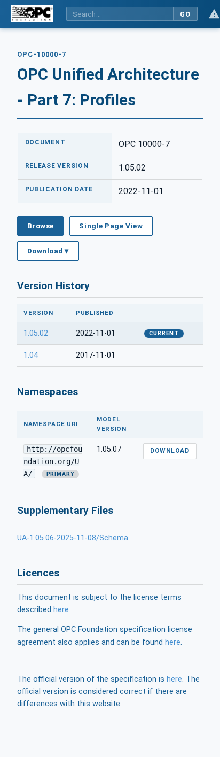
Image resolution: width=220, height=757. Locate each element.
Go (185, 14)
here (61, 609)
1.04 (30, 355)
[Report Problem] (214, 14)
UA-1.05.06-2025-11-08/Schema (72, 538)
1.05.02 (35, 333)
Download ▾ (48, 250)
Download (169, 450)
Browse (40, 225)
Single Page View (111, 225)
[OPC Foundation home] (32, 13)
